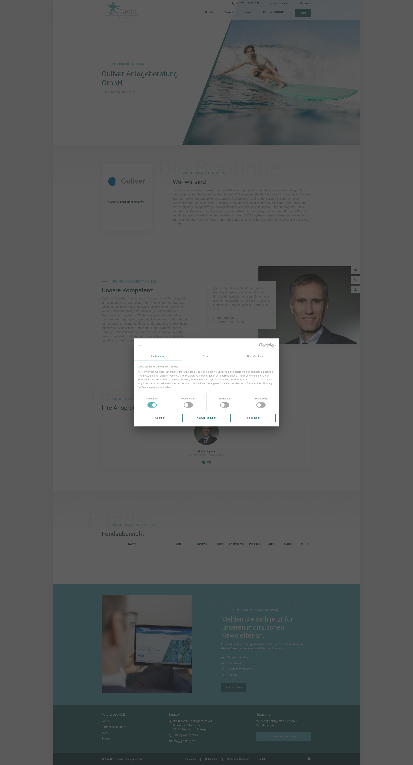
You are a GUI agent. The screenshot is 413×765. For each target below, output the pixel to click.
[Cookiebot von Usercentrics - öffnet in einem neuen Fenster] (261, 345)
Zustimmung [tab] (158, 356)
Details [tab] (207, 356)
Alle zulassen (253, 417)
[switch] (188, 405)
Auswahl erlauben (206, 417)
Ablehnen (160, 417)
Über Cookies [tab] (255, 356)
